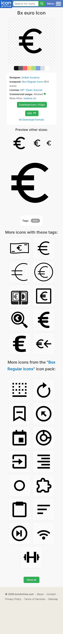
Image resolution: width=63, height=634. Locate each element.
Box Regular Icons (32, 81)
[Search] (41, 3)
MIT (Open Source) (31, 90)
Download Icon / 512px (32, 104)
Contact (51, 594)
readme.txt (29, 98)
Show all (31, 579)
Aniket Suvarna (30, 77)
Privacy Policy (13, 599)
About (40, 594)
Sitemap (53, 599)
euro (35, 220)
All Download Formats (31, 119)
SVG (29, 113)
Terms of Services (34, 599)
